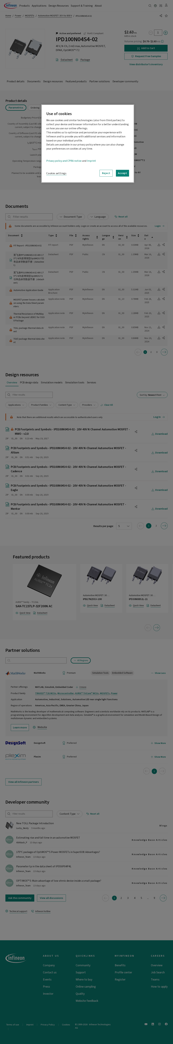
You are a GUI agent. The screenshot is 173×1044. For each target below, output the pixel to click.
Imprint (91, 161)
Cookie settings (56, 173)
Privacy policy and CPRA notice (64, 161)
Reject (106, 173)
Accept (122, 173)
